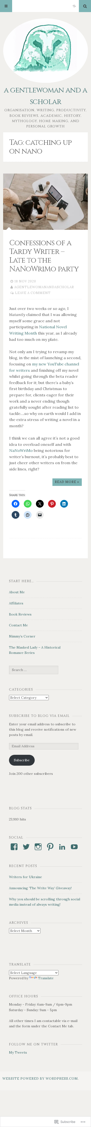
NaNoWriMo (21, 450)
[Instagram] (38, 847)
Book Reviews (20, 614)
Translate (46, 978)
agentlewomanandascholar (44, 287)
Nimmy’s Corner (22, 636)
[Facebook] (14, 847)
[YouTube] (74, 847)
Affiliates (16, 603)
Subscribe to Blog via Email (39, 716)
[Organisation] (74, 6)
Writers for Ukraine (25, 877)
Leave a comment (33, 293)
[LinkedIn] (62, 847)
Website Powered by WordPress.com (40, 1079)
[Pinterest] (50, 847)
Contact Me (18, 625)
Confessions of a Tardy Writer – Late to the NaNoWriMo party (44, 256)
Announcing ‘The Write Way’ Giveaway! (40, 888)
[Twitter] (26, 847)
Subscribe (22, 760)
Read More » (67, 482)
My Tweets (18, 1052)
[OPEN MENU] (6, 6)
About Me (17, 592)
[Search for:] (33, 670)
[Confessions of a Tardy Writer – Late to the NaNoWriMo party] (45, 202)
